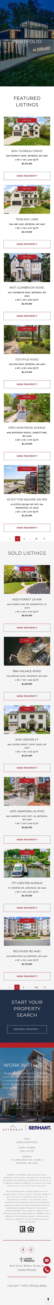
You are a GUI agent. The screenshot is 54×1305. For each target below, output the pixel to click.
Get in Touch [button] (19, 1104)
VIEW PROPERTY (27, 176)
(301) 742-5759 (27, 1151)
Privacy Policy (38, 1285)
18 (36, 539)
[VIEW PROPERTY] (27, 173)
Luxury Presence (27, 1269)
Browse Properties (28, 1029)
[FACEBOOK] (23, 1250)
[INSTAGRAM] (31, 1250)
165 (36, 987)
